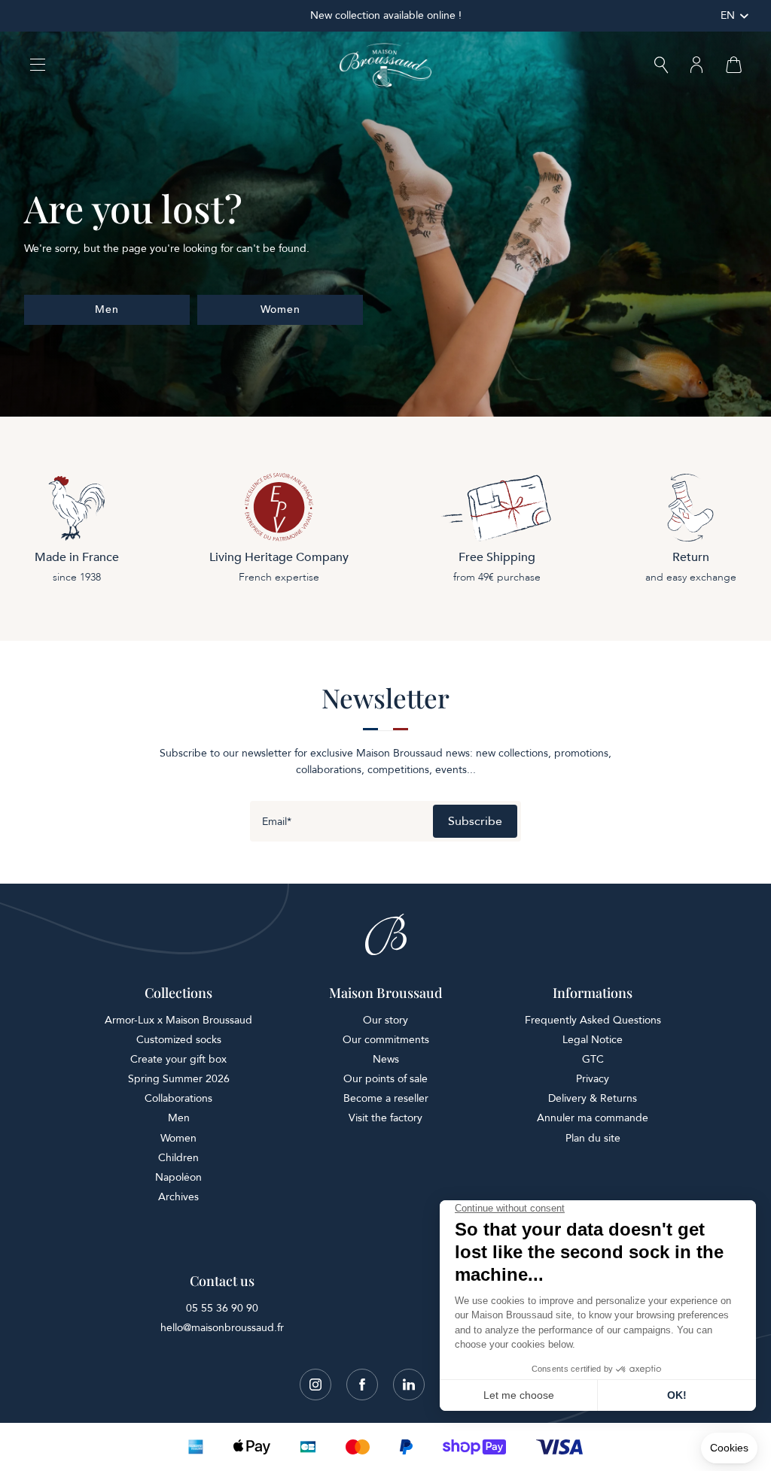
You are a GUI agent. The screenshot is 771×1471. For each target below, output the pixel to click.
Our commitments (386, 1040)
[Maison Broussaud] (385, 65)
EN (728, 15)
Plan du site (592, 1138)
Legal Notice (592, 1040)
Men (179, 1118)
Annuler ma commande (592, 1118)
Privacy (592, 1079)
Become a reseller (385, 1098)
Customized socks (178, 1040)
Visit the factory (385, 1118)
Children (178, 1158)
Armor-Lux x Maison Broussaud (178, 1020)
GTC (593, 1059)
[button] (661, 66)
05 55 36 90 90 (222, 1308)
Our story (385, 1020)
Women (178, 1138)
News (386, 1059)
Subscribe (475, 821)
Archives (178, 1197)
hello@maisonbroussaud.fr (222, 1328)
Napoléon (178, 1177)
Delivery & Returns (592, 1098)
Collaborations (178, 1098)
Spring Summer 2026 (179, 1079)
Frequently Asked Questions (593, 1020)
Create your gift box (178, 1059)
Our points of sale (385, 1079)
